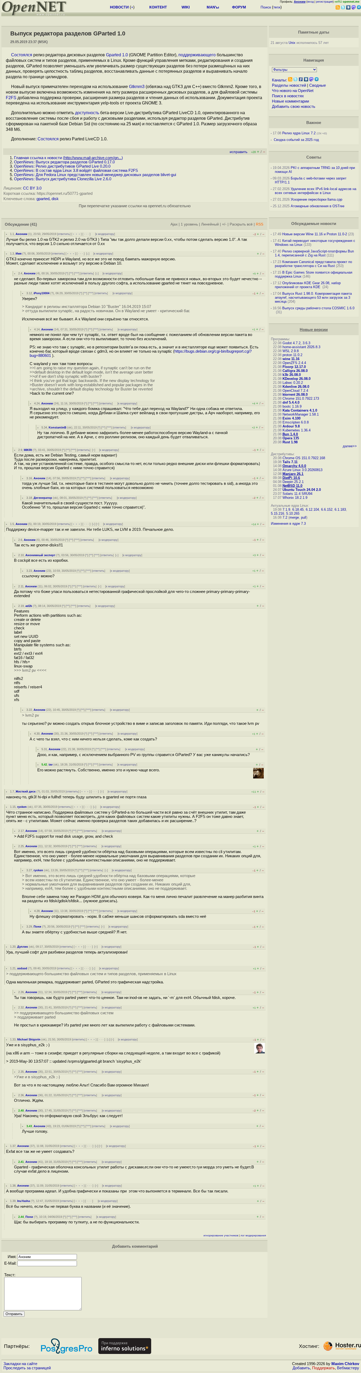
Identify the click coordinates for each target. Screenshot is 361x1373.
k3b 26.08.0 (292, 375)
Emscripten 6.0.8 (296, 422)
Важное (313, 123)
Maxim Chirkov (345, 1364)
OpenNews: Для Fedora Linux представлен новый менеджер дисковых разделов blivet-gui (95, 175)
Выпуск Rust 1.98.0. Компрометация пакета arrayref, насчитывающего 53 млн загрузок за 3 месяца (313, 297)
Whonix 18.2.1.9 (295, 498)
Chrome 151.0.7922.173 (301, 398)
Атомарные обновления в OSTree (317, 206)
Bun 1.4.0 (290, 434)
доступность (87, 112)
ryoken (22, 806)
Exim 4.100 (291, 418)
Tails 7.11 (290, 462)
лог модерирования (253, 1235)
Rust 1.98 (290, 442)
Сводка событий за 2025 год (296, 140)
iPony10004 (41, 293)
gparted (42, 199)
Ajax (174, 224)
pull (303, 517)
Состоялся (21, 55)
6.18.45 (298, 510)
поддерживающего (197, 55)
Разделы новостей (289, 85)
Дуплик (22, 946)
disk (55, 199)
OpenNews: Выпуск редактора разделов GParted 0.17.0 (64, 162)
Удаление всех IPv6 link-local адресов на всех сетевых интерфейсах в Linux (315, 191)
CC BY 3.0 (32, 188)
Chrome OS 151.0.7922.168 (304, 458)
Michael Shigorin (28, 1039)
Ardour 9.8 (291, 426)
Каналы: (279, 80)
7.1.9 (286, 510)
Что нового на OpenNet (292, 91)
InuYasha (23, 1200)
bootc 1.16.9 (292, 406)
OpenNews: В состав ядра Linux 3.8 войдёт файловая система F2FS (76, 170)
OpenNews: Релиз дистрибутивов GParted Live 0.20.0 (62, 166)
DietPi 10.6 (291, 478)
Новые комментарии (290, 101)
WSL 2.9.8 (291, 351)
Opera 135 (291, 438)
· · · (86, 234)
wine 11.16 (291, 359)
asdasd (22, 968)
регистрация (324, 1)
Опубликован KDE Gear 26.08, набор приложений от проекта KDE (308, 285)
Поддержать (323, 1368)
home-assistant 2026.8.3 (301, 347)
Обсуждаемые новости (313, 224)
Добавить (301, 1368)
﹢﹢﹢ (76, 234)
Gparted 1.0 (117, 55)
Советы (313, 157)
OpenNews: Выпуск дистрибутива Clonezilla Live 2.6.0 (62, 179)
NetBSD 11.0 (292, 486)
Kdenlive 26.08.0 (296, 387)
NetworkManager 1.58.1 (301, 414)
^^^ (77, 273)
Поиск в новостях (288, 96)
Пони (37, 926)
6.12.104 (312, 510)
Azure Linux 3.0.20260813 (302, 470)
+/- (224, 224)
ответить (64, 234)
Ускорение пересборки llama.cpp (316, 199)
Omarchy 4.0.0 (294, 466)
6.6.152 (326, 510)
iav (51, 764)
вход (310, 1)
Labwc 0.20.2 (293, 383)
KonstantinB (57, 427)
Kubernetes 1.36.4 (297, 430)
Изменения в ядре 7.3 (288, 524)
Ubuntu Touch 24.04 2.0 (302, 490)
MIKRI (28, 449)
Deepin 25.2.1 (293, 482)
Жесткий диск (26, 791)
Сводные (317, 85)
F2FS (11, 97)
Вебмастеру (348, 1368)
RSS (259, 224)
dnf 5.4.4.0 (291, 402)
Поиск (266, 7)
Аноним (21, 234)
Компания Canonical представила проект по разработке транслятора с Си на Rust (313, 264)
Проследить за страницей (27, 1368)
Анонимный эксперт (40, 555)
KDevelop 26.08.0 (297, 379)
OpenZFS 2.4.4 (294, 363)
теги (276, 7)
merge (294, 517)
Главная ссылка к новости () (68, 158)
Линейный (210, 224)
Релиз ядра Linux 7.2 (299, 133)
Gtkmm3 (137, 86)
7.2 (285, 517)
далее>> (350, 446)
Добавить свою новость (293, 106)
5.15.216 (277, 513)
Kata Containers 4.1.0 (300, 410)
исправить (238, 152)
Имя (18, 253)
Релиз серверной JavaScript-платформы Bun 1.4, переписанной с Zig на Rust (314, 253)
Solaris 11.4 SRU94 (297, 494)
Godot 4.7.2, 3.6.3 (296, 343)
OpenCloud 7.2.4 (295, 391)
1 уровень (189, 224)
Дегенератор (43, 497)
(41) (33, 224)
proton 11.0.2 (292, 355)
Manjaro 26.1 (293, 474)
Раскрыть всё (241, 224)
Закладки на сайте (20, 1364)
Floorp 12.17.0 (294, 367)
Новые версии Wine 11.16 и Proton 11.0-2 (314, 234)
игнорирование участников (220, 1235)
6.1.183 (340, 510)
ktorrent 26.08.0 (295, 395)
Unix (292, 43)
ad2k (28, 605)
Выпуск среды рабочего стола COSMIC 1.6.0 (318, 308)
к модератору (105, 234)
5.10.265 (292, 513)
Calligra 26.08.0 (295, 371)
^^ (71, 273)
